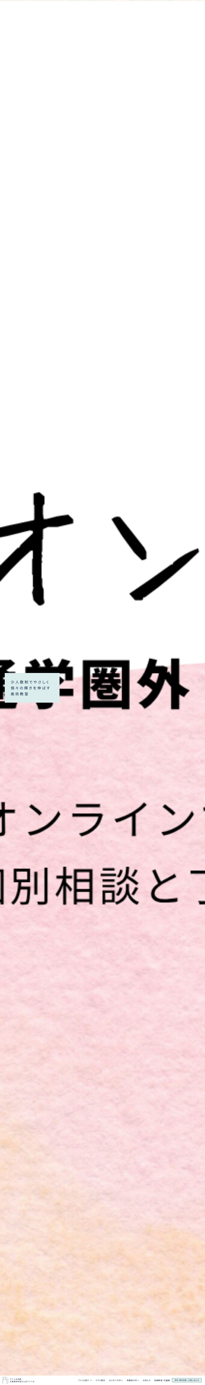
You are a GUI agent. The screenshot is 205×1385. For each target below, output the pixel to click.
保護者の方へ (133, 1380)
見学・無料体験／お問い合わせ (187, 1380)
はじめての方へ (116, 1380)
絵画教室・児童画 (162, 1380)
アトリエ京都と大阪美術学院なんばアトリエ (18, 1380)
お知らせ (147, 1380)
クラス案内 (100, 1380)
